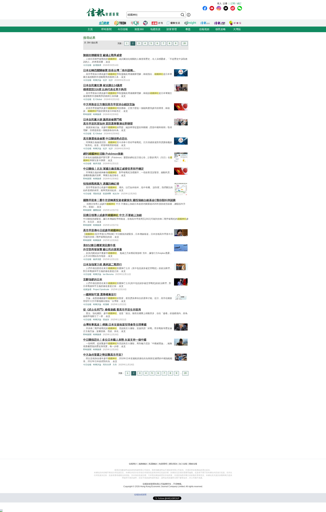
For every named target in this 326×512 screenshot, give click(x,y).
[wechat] (239, 8)
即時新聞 (106, 29)
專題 (188, 29)
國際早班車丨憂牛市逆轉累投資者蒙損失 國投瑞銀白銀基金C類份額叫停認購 (129, 200)
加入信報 (183, 464)
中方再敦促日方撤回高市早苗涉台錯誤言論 (109, 104)
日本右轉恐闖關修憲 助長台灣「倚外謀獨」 (109, 70)
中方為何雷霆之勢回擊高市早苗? (103, 354)
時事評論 (97, 80)
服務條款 (143, 464)
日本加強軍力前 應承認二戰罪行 (102, 264)
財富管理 (172, 29)
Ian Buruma (108, 274)
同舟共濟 (107, 364)
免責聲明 (163, 464)
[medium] (225, 8)
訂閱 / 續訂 (236, 3)
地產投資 (155, 29)
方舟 (115, 364)
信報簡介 (133, 464)
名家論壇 (87, 289)
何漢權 (106, 304)
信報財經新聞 (140, 494)
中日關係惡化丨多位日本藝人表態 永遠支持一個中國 (114, 339)
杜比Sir (116, 193)
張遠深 (106, 319)
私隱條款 (153, 464)
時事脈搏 (97, 114)
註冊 (225, 3)
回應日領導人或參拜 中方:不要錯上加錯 (112, 215)
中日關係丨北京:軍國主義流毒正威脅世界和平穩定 (113, 168)
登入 (219, 3)
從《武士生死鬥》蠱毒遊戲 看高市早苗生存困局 (112, 309)
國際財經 (97, 210)
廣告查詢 (173, 464)
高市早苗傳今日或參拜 (102, 230)
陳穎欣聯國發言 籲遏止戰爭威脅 (102, 55)
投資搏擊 (107, 193)
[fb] (205, 8)
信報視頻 (204, 29)
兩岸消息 (97, 163)
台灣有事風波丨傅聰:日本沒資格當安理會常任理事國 (115, 324)
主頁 (90, 29)
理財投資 (97, 193)
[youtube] (212, 8)
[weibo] (232, 8)
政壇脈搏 (97, 65)
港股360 (139, 29)
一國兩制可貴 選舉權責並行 (99, 294)
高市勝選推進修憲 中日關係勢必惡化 (105, 138)
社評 (105, 80)
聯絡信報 (193, 464)
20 (184, 43)
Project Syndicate (101, 289)
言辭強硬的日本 (92, 279)
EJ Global (97, 99)
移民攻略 (220, 29)
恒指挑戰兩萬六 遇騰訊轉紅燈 (101, 183)
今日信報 (123, 29)
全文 (108, 62)
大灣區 (237, 29)
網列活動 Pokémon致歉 (103, 153)
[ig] (218, 8)
